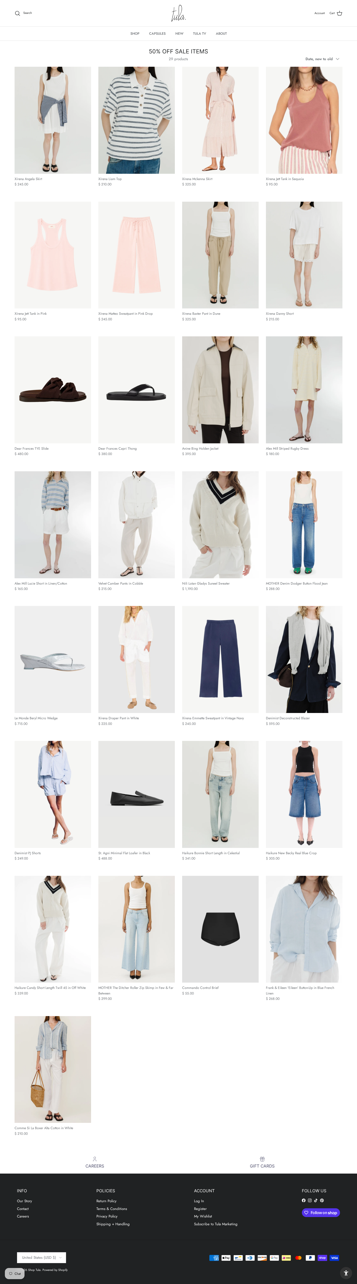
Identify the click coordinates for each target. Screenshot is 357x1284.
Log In (199, 1201)
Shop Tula (34, 1270)
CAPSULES (157, 33)
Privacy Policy (107, 1216)
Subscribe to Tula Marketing (216, 1224)
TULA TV (199, 33)
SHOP (134, 33)
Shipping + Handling (113, 1224)
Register (200, 1208)
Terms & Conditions (111, 1208)
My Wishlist (203, 1216)
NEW (179, 33)
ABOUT (221, 33)
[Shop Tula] (178, 13)
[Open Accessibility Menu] (346, 1273)
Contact (23, 1208)
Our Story (24, 1201)
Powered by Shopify (55, 1270)
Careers (23, 1216)
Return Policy (106, 1201)
